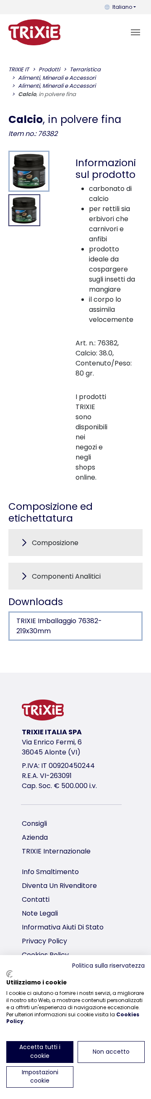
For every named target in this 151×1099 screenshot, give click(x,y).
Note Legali (40, 913)
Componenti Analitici (66, 576)
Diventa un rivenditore (59, 885)
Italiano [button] (122, 6)
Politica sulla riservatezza (108, 966)
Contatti (35, 899)
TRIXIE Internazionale (56, 851)
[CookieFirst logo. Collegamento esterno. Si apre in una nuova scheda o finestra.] (9, 974)
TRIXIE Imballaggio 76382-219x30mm (59, 626)
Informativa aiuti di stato (63, 927)
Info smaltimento (50, 872)
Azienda (35, 837)
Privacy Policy (44, 941)
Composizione (55, 543)
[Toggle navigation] (135, 32)
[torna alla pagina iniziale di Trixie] (34, 32)
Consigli (34, 823)
